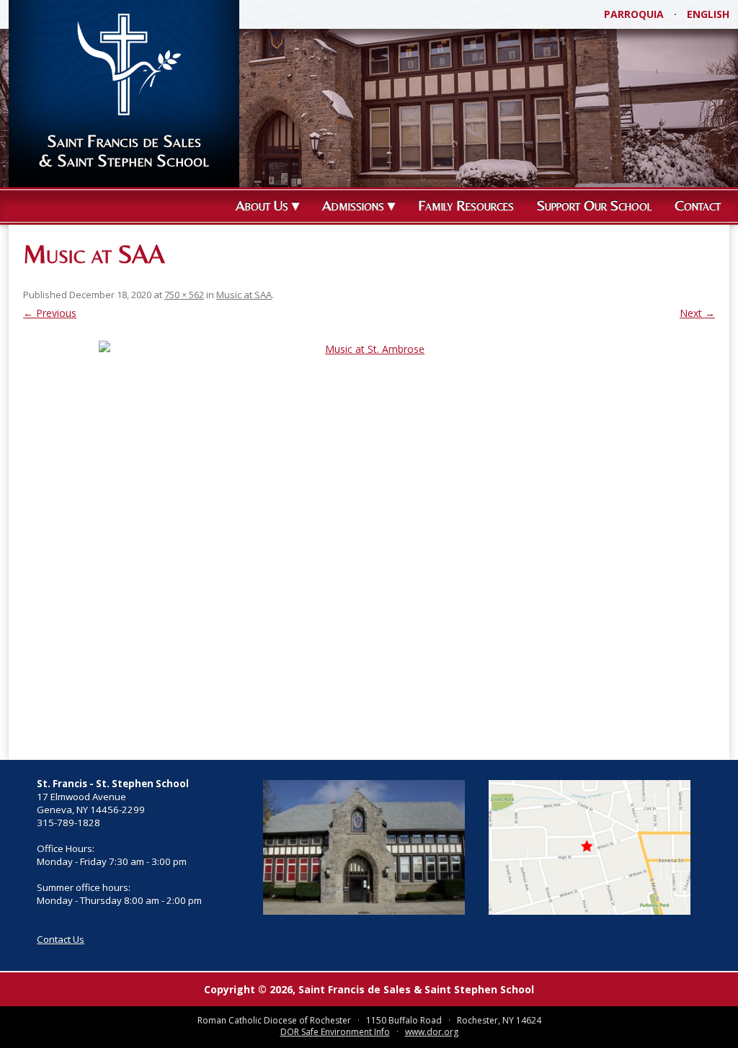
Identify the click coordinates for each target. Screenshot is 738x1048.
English (708, 14)
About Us (262, 205)
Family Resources (466, 205)
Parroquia (634, 14)
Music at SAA (244, 294)
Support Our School (594, 205)
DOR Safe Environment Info (335, 1032)
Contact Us (60, 939)
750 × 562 (184, 294)
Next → (697, 313)
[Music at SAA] (369, 543)
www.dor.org (431, 1032)
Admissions (353, 205)
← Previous (49, 313)
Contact (698, 205)
